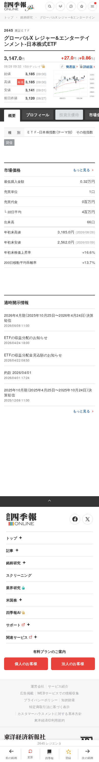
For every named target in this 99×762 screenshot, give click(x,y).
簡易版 (70, 67)
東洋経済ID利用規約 (49, 720)
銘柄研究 (26, 17)
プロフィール (38, 114)
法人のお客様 (73, 663)
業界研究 (13, 587)
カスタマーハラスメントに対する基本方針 (50, 713)
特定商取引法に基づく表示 (49, 706)
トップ (8, 17)
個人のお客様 (26, 663)
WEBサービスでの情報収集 (58, 693)
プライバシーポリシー (41, 699)
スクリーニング (18, 575)
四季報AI (13, 612)
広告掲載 (27, 693)
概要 (12, 115)
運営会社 (37, 686)
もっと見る (81, 170)
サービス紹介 (58, 686)
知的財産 (68, 699)
